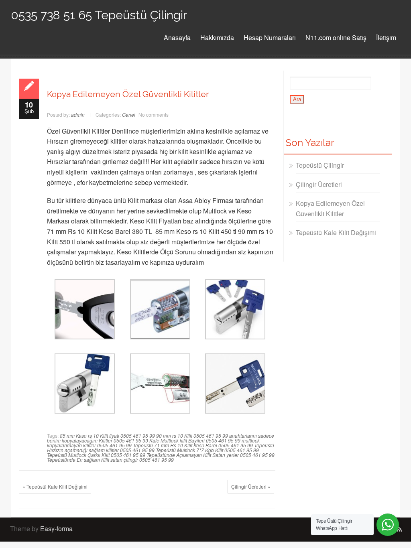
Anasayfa (177, 37)
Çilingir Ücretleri (319, 184)
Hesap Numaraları (270, 37)
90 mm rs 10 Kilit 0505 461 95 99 (192, 435)
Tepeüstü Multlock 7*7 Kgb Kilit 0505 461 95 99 (207, 450)
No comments (153, 114)
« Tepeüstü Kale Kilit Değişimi (54, 486)
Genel (128, 114)
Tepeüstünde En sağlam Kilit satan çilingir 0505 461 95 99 (110, 459)
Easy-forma (56, 528)
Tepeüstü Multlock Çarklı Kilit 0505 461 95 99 (96, 454)
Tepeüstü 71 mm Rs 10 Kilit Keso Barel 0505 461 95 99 (193, 445)
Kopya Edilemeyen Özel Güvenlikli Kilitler (128, 94)
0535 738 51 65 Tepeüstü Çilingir (99, 15)
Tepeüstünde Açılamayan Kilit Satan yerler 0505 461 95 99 (210, 454)
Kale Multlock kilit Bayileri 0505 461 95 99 (194, 440)
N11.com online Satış (335, 37)
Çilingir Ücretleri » (251, 486)
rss (399, 530)
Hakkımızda (217, 37)
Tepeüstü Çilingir (320, 165)
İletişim (386, 37)
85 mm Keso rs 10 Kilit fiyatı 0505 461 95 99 (107, 435)
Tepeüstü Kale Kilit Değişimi (336, 232)
